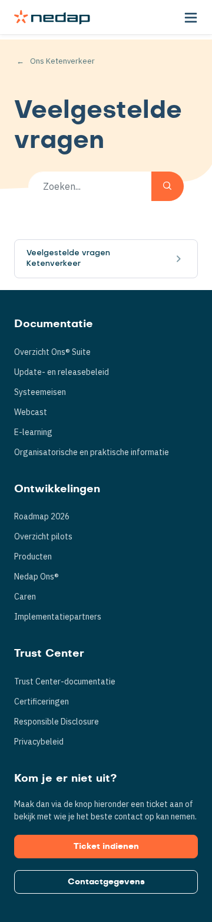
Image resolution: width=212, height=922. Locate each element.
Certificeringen (41, 701)
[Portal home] (52, 17)
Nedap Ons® (36, 576)
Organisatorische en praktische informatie (91, 452)
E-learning (33, 432)
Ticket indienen (106, 846)
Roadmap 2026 (41, 516)
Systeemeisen (40, 392)
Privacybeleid (39, 741)
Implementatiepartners (57, 616)
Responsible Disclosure (56, 721)
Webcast (30, 412)
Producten (33, 556)
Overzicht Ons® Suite (52, 352)
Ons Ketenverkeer (62, 61)
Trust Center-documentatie (64, 681)
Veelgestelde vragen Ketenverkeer (68, 258)
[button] (191, 17)
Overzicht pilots (43, 536)
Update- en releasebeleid (61, 372)
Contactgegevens (106, 882)
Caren (25, 596)
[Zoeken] (167, 186)
